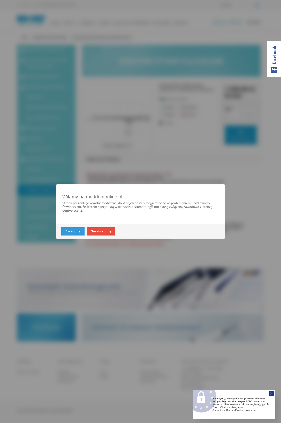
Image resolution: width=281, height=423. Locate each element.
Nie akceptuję (101, 231)
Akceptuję (72, 231)
